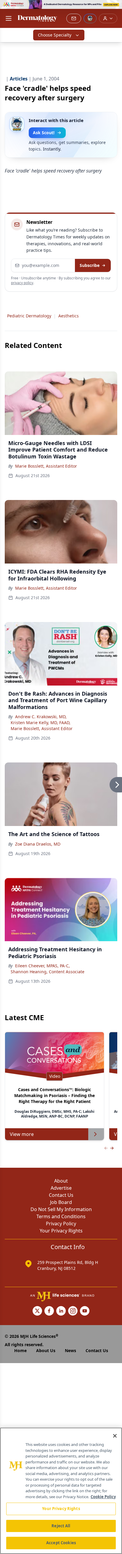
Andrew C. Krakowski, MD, (41, 716)
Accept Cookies (61, 1542)
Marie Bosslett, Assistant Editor (46, 466)
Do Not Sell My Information (61, 1209)
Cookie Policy (103, 1496)
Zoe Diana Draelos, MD (37, 844)
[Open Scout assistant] (90, 18)
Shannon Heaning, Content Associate (47, 971)
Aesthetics (68, 316)
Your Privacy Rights (61, 1230)
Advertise (61, 1188)
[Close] (114, 1435)
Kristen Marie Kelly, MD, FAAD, (40, 722)
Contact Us (61, 1195)
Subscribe (89, 265)
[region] (61, 1491)
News (70, 1350)
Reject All (61, 1525)
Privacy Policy (61, 1223)
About (61, 1181)
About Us (45, 1350)
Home (20, 1350)
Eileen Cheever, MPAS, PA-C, (42, 966)
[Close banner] (114, 8)
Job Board (61, 1202)
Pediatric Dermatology (29, 316)
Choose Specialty (54, 35)
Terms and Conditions (61, 1216)
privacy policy (22, 282)
